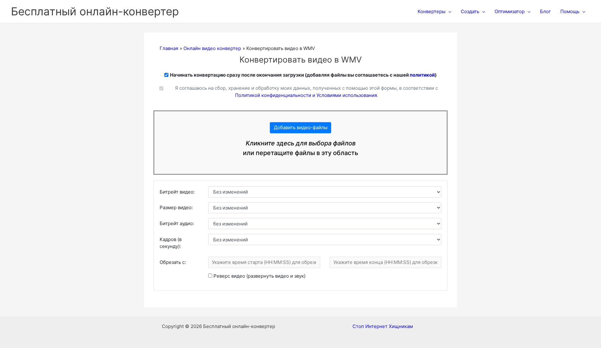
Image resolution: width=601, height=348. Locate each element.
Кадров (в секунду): (171, 243)
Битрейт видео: (177, 192)
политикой (422, 75)
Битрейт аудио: (177, 223)
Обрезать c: (173, 262)
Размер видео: (176, 207)
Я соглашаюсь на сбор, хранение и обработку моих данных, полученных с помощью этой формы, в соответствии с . (306, 91)
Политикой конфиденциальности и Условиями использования (306, 95)
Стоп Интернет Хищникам (382, 326)
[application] (448, 11)
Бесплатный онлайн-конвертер (95, 11)
